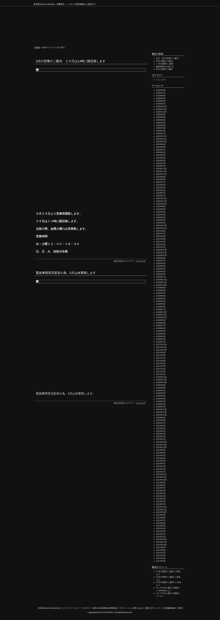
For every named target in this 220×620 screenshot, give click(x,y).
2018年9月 (161, 320)
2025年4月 (161, 125)
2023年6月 (161, 185)
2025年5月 (161, 123)
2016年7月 (161, 390)
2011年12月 (161, 539)
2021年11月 (161, 228)
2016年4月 (161, 399)
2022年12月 (161, 198)
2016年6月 (161, 393)
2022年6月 (161, 209)
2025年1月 (161, 133)
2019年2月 (161, 307)
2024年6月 (161, 152)
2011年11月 (161, 542)
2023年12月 (161, 169)
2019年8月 (161, 290)
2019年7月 (161, 293)
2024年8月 (161, 147)
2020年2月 (161, 274)
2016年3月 (161, 401)
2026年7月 (161, 93)
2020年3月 (161, 271)
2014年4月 (161, 463)
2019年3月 (161, 304)
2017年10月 (161, 350)
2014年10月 (161, 447)
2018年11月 (161, 315)
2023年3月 (161, 190)
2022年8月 (161, 206)
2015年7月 (161, 423)
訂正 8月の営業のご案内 (167, 58)
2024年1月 (161, 166)
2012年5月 (161, 526)
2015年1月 (161, 439)
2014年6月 (161, 458)
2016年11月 (161, 380)
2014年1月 (161, 472)
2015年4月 (161, 431)
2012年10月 (161, 512)
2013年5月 (161, 493)
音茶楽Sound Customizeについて (52, 39)
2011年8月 (161, 550)
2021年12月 (161, 225)
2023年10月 (161, 174)
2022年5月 (161, 212)
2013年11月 (161, 477)
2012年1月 (161, 537)
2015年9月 (161, 418)
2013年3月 (161, 499)
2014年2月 (161, 469)
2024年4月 (161, 158)
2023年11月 (161, 171)
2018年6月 (161, 328)
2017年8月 (161, 355)
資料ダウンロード (148, 39)
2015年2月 (161, 436)
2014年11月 (161, 445)
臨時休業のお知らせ (164, 66)
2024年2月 (161, 163)
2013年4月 (161, 496)
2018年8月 (161, 323)
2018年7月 (161, 325)
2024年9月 (161, 144)
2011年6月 (161, 555)
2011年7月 (161, 553)
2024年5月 (161, 155)
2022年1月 (161, 223)
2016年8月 (161, 388)
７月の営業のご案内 (164, 64)
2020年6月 (161, 263)
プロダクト (95, 39)
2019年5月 (161, 299)
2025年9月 (161, 114)
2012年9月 (161, 515)
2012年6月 (161, 523)
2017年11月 (161, 347)
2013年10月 (161, 480)
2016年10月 (161, 382)
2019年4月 (161, 301)
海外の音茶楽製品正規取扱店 (105, 608)
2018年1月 (161, 342)
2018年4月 (161, 334)
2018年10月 (161, 317)
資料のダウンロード (154, 608)
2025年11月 (161, 109)
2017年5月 (161, 363)
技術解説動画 (168, 39)
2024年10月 (161, 141)
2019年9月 (161, 288)
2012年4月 (161, 528)
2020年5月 (161, 266)
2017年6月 (161, 361)
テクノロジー (79, 39)
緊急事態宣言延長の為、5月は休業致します (66, 272)
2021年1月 (161, 247)
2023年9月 (161, 177)
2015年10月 (161, 415)
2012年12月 (161, 507)
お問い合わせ (128, 39)
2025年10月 (161, 112)
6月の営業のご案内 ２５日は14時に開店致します (70, 61)
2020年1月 (161, 277)
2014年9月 (161, 450)
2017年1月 (161, 374)
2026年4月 (161, 101)
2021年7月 (161, 233)
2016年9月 (161, 385)
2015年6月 (161, 426)
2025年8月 (161, 117)
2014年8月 (161, 453)
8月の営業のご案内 (164, 61)
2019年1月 (161, 309)
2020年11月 (161, 252)
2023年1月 (161, 196)
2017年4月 (161, 366)
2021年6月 (161, 236)
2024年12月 (161, 136)
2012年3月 (161, 531)
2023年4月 (161, 188)
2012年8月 (161, 518)
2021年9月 (161, 231)
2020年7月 (161, 261)
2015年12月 (161, 409)
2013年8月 (161, 485)
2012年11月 (161, 510)
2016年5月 (161, 396)
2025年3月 (161, 128)
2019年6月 (161, 296)
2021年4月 (161, 242)
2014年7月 (161, 455)
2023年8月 (161, 179)
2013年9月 (161, 482)
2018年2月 (161, 339)
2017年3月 (161, 369)
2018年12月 (161, 312)
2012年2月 (161, 534)
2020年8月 (161, 258)
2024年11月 (161, 139)
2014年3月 (161, 466)
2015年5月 (161, 428)
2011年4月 (161, 561)
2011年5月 (161, 558)
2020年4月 (161, 269)
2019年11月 (161, 282)
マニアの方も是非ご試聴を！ (168, 588)
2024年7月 (161, 150)
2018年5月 (161, 331)
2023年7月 (161, 182)
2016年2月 (161, 404)
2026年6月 (161, 96)
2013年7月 (161, 488)
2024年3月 (161, 160)
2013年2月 (161, 501)
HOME (182, 39)
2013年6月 (161, 491)
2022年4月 (161, 215)
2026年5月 (161, 98)
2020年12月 (161, 250)
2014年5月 (161, 461)
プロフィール (111, 39)
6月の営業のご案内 (164, 69)
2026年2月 (161, 104)
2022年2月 (161, 220)
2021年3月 (161, 244)
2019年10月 (161, 285)
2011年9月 (161, 547)
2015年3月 (161, 434)
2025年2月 (161, 131)
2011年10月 (161, 545)
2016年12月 (161, 377)
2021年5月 (161, 239)
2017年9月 (161, 352)
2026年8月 (161, 90)
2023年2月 (161, 193)
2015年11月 (161, 412)
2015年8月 (161, 420)
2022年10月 (161, 204)
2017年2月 (161, 371)
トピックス (140, 261)
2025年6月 (161, 120)
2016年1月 (161, 407)
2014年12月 (161, 442)
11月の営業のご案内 (165, 571)
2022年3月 (161, 217)
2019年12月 (161, 280)
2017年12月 (161, 344)
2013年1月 (161, 504)
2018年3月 (161, 336)
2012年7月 (161, 520)
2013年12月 (161, 474)
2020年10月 (161, 255)
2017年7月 (161, 358)
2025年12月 (161, 106)
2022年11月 (161, 201)
